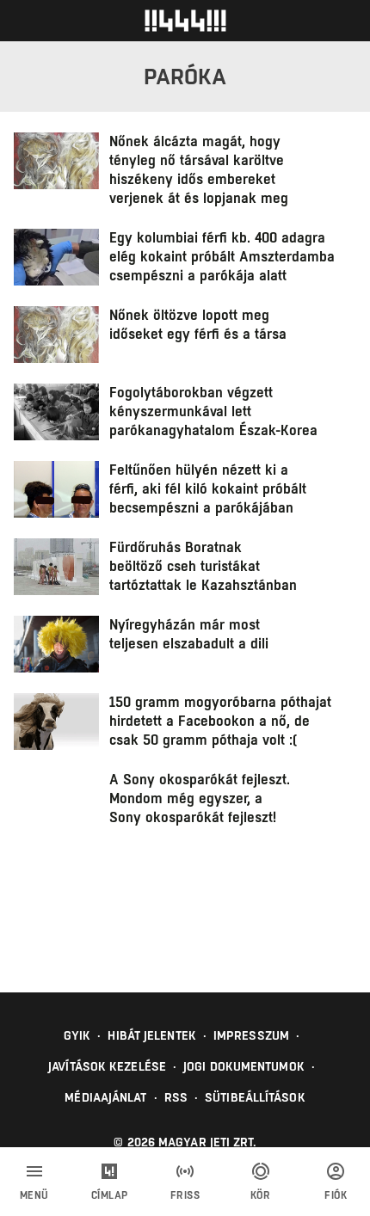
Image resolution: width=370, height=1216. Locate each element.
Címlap (109, 1195)
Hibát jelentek (151, 1035)
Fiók (335, 1195)
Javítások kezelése (107, 1066)
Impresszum (251, 1035)
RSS (176, 1097)
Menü (34, 1195)
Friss (185, 1195)
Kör (260, 1195)
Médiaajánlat (105, 1097)
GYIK (77, 1035)
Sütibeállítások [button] (255, 1097)
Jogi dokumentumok (244, 1066)
